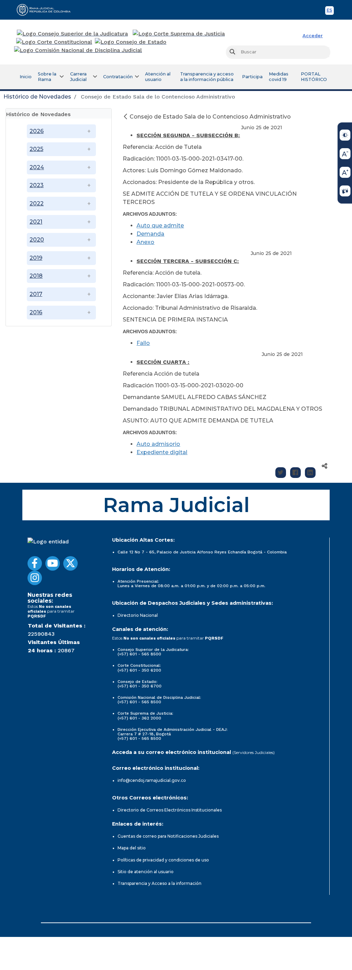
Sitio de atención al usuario (146, 871)
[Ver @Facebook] (35, 563)
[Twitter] (280, 472)
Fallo (143, 343)
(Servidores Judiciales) (253, 752)
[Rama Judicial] (47, 9)
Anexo (145, 242)
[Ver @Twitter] (70, 563)
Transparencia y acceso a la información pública (207, 76)
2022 (37, 203)
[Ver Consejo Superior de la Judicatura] (72, 34)
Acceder (312, 35)
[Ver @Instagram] (35, 578)
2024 (37, 167)
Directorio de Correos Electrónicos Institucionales (170, 810)
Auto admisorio (158, 444)
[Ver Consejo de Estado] (130, 42)
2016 (36, 312)
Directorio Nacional (138, 615)
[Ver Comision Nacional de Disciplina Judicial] (78, 50)
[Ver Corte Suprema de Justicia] (179, 34)
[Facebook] (295, 472)
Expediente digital (161, 452)
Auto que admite (160, 225)
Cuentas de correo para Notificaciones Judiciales (168, 836)
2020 (37, 239)
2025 (36, 149)
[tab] (58, 114)
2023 (37, 185)
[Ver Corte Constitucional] (54, 42)
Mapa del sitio (132, 847)
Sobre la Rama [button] (47, 76)
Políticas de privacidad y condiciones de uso (163, 859)
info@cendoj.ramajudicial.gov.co (152, 780)
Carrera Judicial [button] (78, 76)
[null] (126, 116)
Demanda (150, 234)
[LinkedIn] (310, 472)
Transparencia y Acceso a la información (159, 883)
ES (330, 11)
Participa (252, 76)
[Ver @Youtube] (52, 563)
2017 (36, 294)
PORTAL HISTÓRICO (314, 76)
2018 (36, 276)
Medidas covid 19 (278, 76)
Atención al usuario (157, 76)
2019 (36, 258)
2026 (37, 131)
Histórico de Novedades (37, 96)
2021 (36, 221)
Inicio (26, 76)
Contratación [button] (118, 76)
